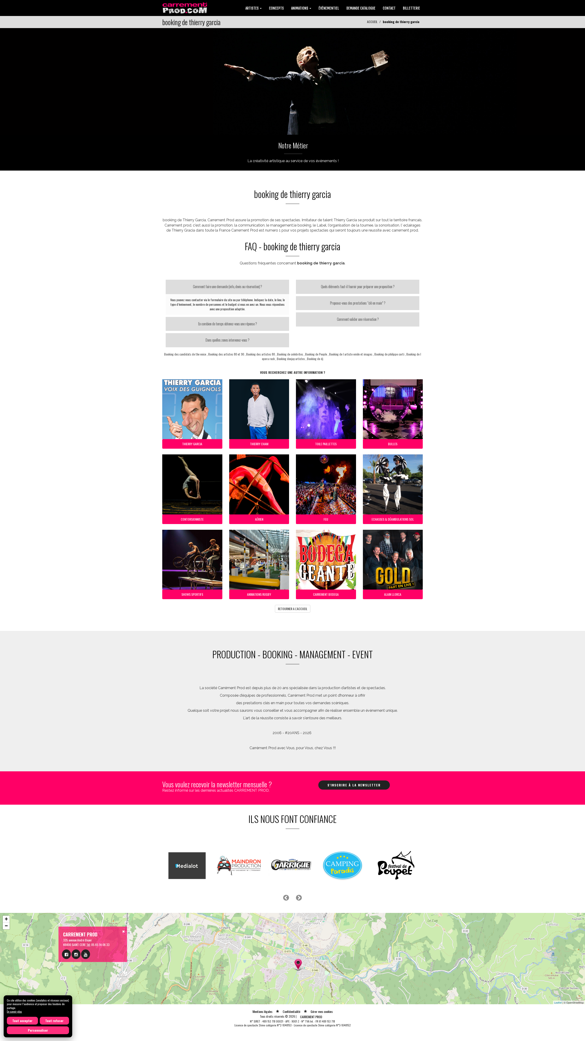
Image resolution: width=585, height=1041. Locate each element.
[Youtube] (85, 954)
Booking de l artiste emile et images (350, 354)
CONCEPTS (276, 8)
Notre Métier (293, 145)
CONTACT (389, 8)
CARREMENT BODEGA (326, 594)
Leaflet (558, 1002)
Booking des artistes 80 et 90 (226, 354)
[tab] (227, 287)
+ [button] (6, 919)
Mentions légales (262, 1011)
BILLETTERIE (411, 8)
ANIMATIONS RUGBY (259, 594)
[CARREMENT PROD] (185, 7)
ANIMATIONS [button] (300, 8)
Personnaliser (38, 1030)
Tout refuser (54, 1020)
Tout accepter (22, 1020)
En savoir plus (14, 1011)
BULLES (392, 443)
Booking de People (316, 354)
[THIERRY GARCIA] (292, 80)
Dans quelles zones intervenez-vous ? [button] (227, 340)
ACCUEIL (372, 21)
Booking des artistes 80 (260, 354)
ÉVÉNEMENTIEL (329, 8)
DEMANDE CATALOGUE (360, 8)
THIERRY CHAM (259, 443)
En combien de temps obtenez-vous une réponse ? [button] (227, 324)
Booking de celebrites (290, 354)
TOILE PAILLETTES (326, 443)
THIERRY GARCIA (192, 443)
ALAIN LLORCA (392, 594)
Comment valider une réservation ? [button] (358, 319)
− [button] (6, 926)
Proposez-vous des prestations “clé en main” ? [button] (357, 303)
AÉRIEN (259, 519)
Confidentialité (291, 1011)
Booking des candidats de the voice (185, 354)
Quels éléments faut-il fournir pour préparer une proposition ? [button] (357, 286)
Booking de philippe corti (389, 354)
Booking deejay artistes (291, 358)
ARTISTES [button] (252, 8)
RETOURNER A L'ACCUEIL (292, 608)
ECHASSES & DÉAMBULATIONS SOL (393, 519)
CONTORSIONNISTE (192, 519)
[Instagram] (76, 954)
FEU (326, 519)
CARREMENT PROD (311, 1016)
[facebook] (66, 954)
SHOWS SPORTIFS (192, 594)
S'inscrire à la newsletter (354, 785)
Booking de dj (315, 358)
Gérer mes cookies (322, 1011)
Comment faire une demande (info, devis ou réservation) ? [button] (227, 286)
